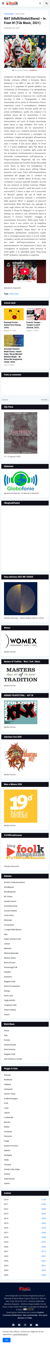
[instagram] (25, 1325)
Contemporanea (10, 906)
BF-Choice (8, 896)
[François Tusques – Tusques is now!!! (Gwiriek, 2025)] (36, 314)
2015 (25, 1223)
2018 (25, 1237)
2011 (25, 1204)
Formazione (9, 925)
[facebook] (13, 1325)
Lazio (6, 1108)
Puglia (6, 1141)
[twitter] (31, 1325)
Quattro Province (11, 1146)
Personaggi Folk (10, 967)
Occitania (8, 1132)
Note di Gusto (9, 962)
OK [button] (6, 1340)
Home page (8, 14)
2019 (25, 1242)
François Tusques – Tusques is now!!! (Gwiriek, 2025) (34, 325)
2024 (25, 1266)
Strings (7, 991)
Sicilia (6, 1160)
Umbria (7, 1174)
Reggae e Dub (9, 981)
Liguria (7, 1113)
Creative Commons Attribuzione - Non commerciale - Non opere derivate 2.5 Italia (25, 1315)
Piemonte (8, 1136)
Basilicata (8, 1080)
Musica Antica (10, 958)
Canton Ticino (9, 1094)
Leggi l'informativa (20, 1334)
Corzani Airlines (10, 911)
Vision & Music (10, 1010)
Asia (6, 1035)
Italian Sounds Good (12, 939)
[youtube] (37, 1325)
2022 (25, 1256)
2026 (25, 1275)
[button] (3, 3)
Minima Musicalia (11, 953)
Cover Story (9, 915)
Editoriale (8, 920)
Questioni (8, 977)
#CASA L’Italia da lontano (14, 882)
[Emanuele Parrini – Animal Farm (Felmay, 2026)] (14, 314)
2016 (25, 1228)
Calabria (7, 1084)
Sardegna (8, 1155)
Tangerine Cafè (10, 1005)
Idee (5, 934)
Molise (6, 1127)
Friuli (6, 1103)
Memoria (7, 948)
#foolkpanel (9, 887)
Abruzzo (7, 1075)
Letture (7, 944)
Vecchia (44, 400)
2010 (25, 1200)
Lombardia (8, 1117)
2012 (25, 1209)
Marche (7, 1122)
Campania (8, 1089)
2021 (25, 1251)
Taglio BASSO (9, 1000)
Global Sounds (10, 1045)
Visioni (6, 1014)
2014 (25, 1218)
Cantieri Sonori (10, 901)
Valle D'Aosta (9, 1179)
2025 (25, 1270)
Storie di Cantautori (12, 986)
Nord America (9, 1049)
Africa (6, 1030)
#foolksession (10, 892)
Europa (7, 1040)
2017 (25, 1233)
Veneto (7, 1183)
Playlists (7, 972)
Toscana (7, 1165)
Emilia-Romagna (11, 1099)
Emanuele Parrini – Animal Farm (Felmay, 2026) (12, 325)
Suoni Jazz (19, 14)
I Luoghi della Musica (12, 929)
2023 (25, 1261)
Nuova (5, 400)
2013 (25, 1214)
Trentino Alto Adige (12, 1169)
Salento (7, 1150)
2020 (25, 1247)
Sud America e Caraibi (13, 1059)
